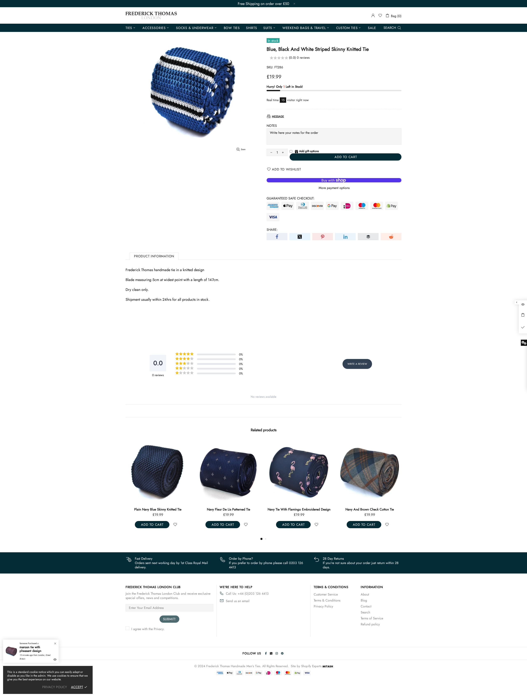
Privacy (159, 629)
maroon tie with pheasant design (30, 649)
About (365, 594)
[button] (334, 58)
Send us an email (238, 601)
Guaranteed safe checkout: (291, 198)
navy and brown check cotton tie (235, 509)
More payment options (334, 188)
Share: (272, 229)
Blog (364, 600)
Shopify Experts (311, 666)
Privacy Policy (323, 606)
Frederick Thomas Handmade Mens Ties (151, 15)
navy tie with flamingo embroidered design (164, 509)
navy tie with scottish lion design (305, 509)
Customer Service (326, 594)
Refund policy (370, 624)
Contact (366, 606)
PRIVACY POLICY (54, 687)
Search (365, 612)
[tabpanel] (164, 488)
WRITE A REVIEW (357, 364)
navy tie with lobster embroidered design (376, 509)
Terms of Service (372, 618)
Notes (272, 126)
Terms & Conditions (327, 600)
